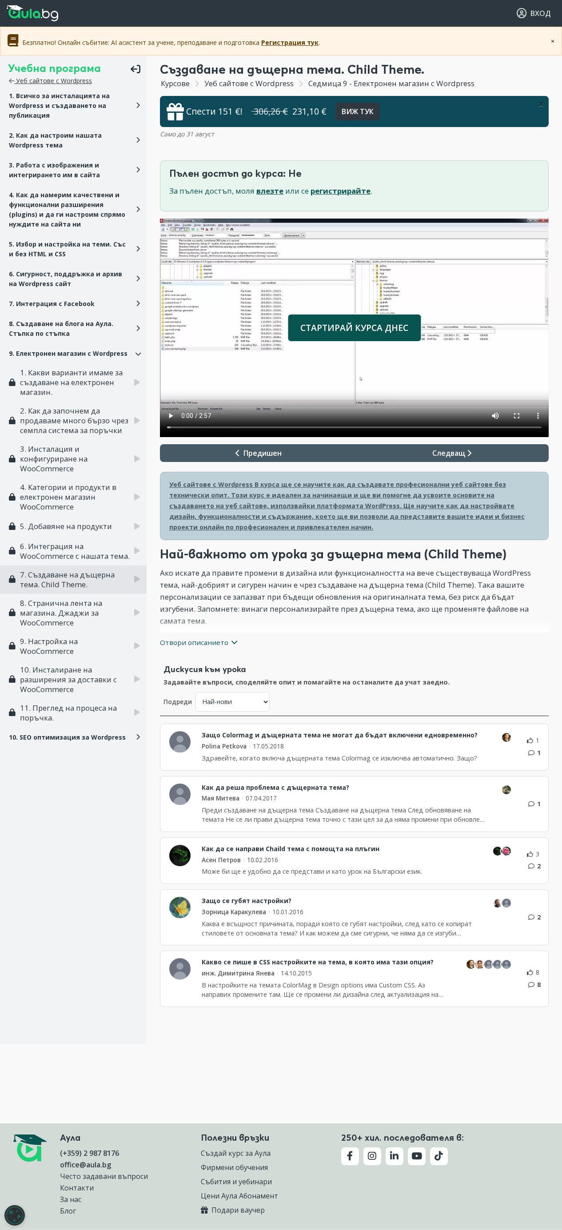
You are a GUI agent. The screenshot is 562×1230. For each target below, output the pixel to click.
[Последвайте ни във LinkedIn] (394, 1156)
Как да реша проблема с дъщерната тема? (275, 788)
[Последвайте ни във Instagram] (372, 1156)
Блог (68, 1211)
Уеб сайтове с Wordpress (53, 80)
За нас (70, 1199)
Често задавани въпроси (104, 1176)
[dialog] (14, 1215)
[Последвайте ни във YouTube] (417, 1156)
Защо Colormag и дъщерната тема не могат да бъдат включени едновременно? (340, 735)
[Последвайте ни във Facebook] (350, 1156)
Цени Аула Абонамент (239, 1196)
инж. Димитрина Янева (238, 973)
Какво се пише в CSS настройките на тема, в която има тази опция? (318, 962)
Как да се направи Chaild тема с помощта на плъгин (290, 849)
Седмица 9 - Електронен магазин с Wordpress (390, 83)
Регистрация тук (290, 42)
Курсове (175, 83)
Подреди (177, 701)
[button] (73, 106)
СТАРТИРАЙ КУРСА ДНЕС (354, 328)
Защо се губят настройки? (246, 901)
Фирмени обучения (234, 1167)
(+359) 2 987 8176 (89, 1153)
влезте (269, 191)
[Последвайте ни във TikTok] (439, 1156)
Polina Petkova (224, 746)
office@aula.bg (85, 1165)
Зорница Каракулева (234, 912)
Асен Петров (221, 860)
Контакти (77, 1188)
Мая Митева (220, 798)
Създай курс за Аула (236, 1153)
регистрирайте (341, 191)
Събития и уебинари (236, 1181)
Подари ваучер (237, 1210)
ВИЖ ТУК (358, 111)
